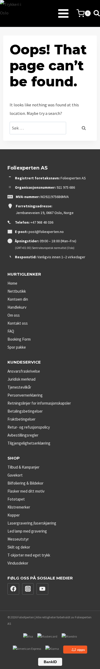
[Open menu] (50, 13)
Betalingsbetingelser (25, 411)
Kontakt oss (17, 323)
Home (12, 283)
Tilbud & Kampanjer (23, 467)
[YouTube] (42, 589)
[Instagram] (28, 589)
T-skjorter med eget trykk (28, 555)
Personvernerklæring (25, 395)
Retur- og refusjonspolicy (28, 427)
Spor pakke (16, 347)
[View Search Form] (96, 13)
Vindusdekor (17, 563)
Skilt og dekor (18, 547)
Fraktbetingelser (21, 419)
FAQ (10, 331)
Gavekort (15, 475)
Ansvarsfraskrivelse (23, 371)
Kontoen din (17, 299)
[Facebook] (13, 589)
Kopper (13, 515)
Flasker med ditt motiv (26, 491)
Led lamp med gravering (27, 531)
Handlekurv (16, 307)
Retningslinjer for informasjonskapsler (39, 403)
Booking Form (19, 339)
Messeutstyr (18, 539)
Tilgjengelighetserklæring (28, 443)
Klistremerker (18, 507)
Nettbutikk (16, 291)
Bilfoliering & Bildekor (25, 483)
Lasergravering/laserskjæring (31, 523)
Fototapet (16, 499)
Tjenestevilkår (19, 387)
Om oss (13, 315)
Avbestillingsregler (22, 435)
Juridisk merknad (21, 379)
